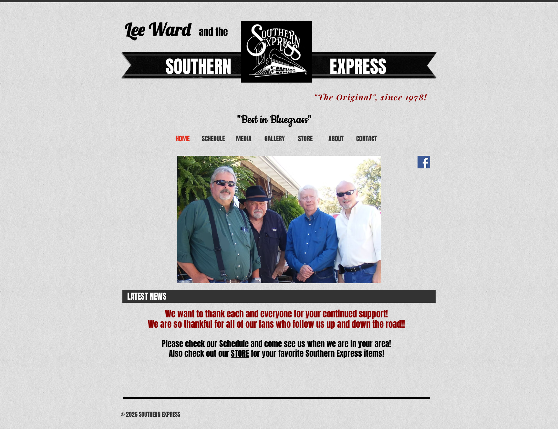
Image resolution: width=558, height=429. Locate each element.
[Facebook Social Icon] (424, 162)
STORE (240, 353)
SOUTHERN (198, 67)
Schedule (234, 344)
